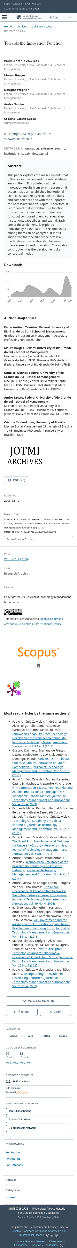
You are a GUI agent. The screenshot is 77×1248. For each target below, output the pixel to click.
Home (8, 26)
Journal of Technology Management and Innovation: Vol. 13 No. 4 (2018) (41, 932)
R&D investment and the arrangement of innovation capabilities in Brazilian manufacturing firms (41, 924)
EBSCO (63, 1036)
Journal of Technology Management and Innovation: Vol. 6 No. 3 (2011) (41, 771)
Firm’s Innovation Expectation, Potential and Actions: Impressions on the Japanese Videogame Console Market (42, 792)
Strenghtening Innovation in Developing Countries (37, 976)
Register (23, 1011)
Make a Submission (41, 1000)
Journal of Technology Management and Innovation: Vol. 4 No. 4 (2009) (41, 800)
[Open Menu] (4, 17)
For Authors (13, 1158)
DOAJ (47, 1036)
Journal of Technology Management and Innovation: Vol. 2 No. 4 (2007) (41, 982)
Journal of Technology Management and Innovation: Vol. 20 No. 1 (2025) (42, 961)
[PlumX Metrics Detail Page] (12, 690)
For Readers (13, 1152)
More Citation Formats (21, 539)
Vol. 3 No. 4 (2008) (42, 26)
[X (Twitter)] (61, 1245)
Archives (22, 26)
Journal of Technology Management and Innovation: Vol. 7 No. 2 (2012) (40, 744)
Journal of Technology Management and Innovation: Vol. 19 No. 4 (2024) (40, 901)
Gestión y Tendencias (45, 1245)
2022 (29, 1063)
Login (57, 1011)
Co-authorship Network (39, 1128)
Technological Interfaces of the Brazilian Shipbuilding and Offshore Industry (40, 866)
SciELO (14, 1036)
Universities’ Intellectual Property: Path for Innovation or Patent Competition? (41, 763)
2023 (22, 1063)
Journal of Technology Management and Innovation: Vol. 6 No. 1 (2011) (41, 829)
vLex (30, 1036)
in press (10, 1197)
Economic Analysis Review (29, 1241)
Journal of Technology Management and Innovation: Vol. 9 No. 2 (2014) (41, 874)
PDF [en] (19, 480)
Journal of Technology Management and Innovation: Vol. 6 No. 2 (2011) (40, 852)
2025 (8, 1063)
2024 (15, 1063)
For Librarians (14, 1165)
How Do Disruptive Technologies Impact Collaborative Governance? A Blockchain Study (37, 953)
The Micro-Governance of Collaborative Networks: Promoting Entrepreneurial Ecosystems (39, 891)
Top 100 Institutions (39, 1111)
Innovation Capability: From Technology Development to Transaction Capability (39, 736)
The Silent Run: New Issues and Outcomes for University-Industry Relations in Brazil (41, 843)
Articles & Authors (39, 1119)
